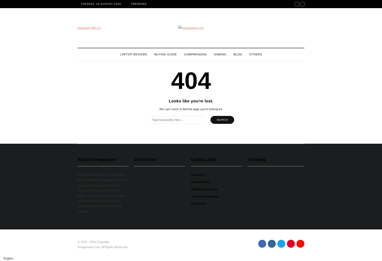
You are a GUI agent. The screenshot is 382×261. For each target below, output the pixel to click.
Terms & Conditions (205, 196)
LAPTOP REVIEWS (133, 54)
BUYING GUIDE (165, 54)
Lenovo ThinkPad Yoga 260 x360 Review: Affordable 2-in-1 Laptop (159, 204)
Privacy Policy (201, 182)
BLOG (238, 54)
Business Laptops (149, 225)
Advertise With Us (89, 28)
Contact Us (199, 203)
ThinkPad (173, 225)
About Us (197, 174)
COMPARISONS (195, 54)
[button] (191, 258)
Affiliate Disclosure (204, 189)
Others (255, 54)
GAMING (220, 54)
